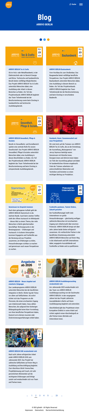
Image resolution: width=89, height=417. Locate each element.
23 (57, 395)
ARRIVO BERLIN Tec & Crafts (19, 69)
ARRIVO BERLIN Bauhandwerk (60, 69)
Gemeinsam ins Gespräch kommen (21, 207)
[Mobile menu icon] (81, 4)
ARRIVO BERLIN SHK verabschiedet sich (23, 351)
